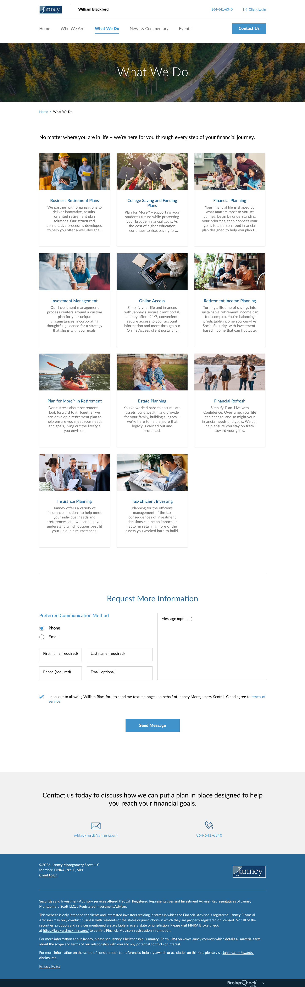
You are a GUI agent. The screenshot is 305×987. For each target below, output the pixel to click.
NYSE (70, 870)
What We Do (107, 29)
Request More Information (152, 599)
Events (185, 29)
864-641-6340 (209, 835)
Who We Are (72, 29)
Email (54, 637)
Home (44, 29)
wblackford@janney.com (96, 835)
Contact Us (249, 29)
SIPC (80, 870)
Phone (54, 628)
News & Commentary (149, 29)
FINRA (59, 870)
